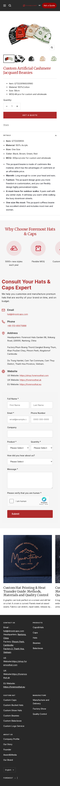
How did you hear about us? (21, 455)
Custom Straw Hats (12, 710)
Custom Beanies (11, 715)
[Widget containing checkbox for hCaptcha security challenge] (28, 501)
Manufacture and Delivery (41, 702)
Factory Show (39, 708)
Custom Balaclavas (12, 720)
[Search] (10, 5)
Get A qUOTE (30, 115)
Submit (15, 513)
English (8, 770)
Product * (11, 442)
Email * (10, 413)
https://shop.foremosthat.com (34, 375)
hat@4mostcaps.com (17, 314)
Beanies (36, 643)
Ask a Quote (49, 5)
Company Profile (11, 739)
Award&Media (10, 754)
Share (6, 125)
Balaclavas (38, 648)
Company (11, 427)
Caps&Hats (38, 627)
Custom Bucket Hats (13, 705)
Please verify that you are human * (24, 493)
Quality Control (40, 714)
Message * (12, 469)
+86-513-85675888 (16, 325)
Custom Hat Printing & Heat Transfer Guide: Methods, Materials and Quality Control (25, 591)
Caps (35, 632)
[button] (39, 5)
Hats (35, 637)
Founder (7, 749)
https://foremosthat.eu (30, 384)
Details (7, 135)
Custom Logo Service (13, 726)
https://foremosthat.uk (30, 380)
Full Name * (13, 399)
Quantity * (36, 442)
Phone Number (38, 413)
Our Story (7, 744)
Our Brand (8, 760)
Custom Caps (9, 700)
